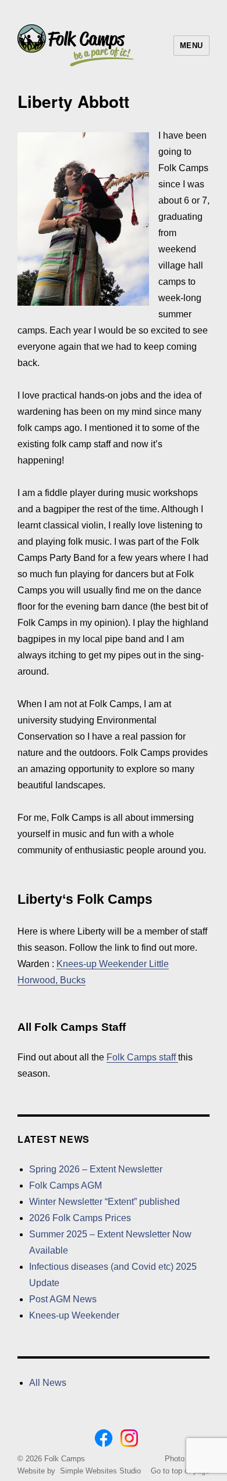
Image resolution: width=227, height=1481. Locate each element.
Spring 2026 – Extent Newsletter (95, 1169)
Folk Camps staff (142, 1057)
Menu (191, 45)
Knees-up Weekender (74, 1315)
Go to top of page (180, 1470)
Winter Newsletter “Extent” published (104, 1202)
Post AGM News (63, 1299)
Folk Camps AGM (65, 1185)
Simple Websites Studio (100, 1470)
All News (47, 1383)
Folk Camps (64, 1458)
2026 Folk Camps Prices (80, 1218)
